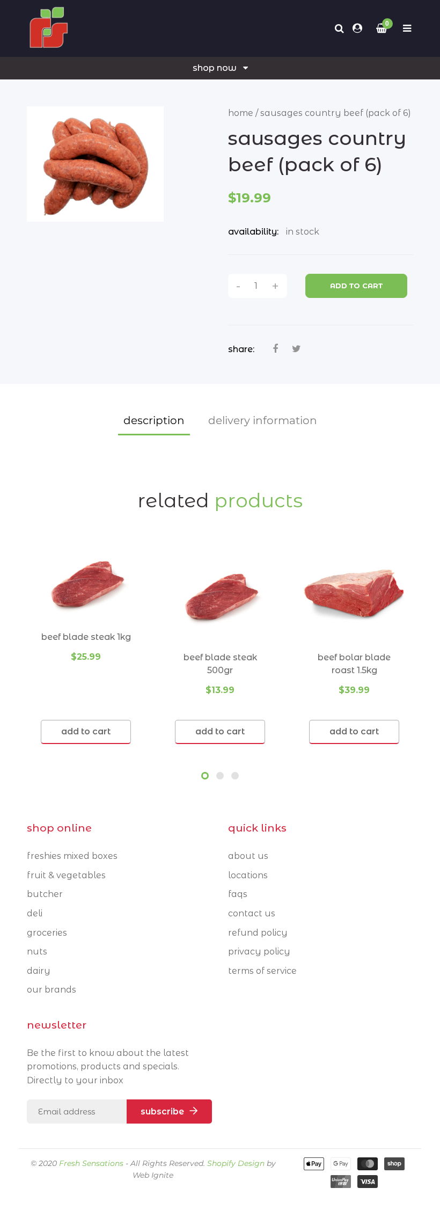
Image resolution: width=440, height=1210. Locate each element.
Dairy (38, 971)
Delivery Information (262, 420)
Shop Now (215, 68)
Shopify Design (236, 1163)
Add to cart (356, 285)
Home (240, 113)
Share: (241, 349)
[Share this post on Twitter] (296, 349)
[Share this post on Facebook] (275, 349)
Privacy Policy (259, 951)
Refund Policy (258, 933)
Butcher (45, 894)
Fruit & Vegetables (66, 875)
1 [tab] (205, 775)
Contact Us (251, 913)
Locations (248, 875)
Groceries (47, 933)
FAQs (237, 894)
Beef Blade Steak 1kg (86, 637)
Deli (34, 913)
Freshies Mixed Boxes (72, 856)
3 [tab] (235, 775)
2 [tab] (220, 775)
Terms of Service (262, 971)
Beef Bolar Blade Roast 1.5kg (354, 663)
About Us (248, 856)
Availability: (253, 232)
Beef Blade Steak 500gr (220, 663)
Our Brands (51, 990)
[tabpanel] (86, 644)
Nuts (37, 951)
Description (154, 420)
